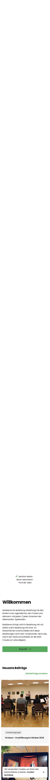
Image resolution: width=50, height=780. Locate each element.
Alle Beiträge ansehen (36, 673)
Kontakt (35, 47)
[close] (43, 772)
